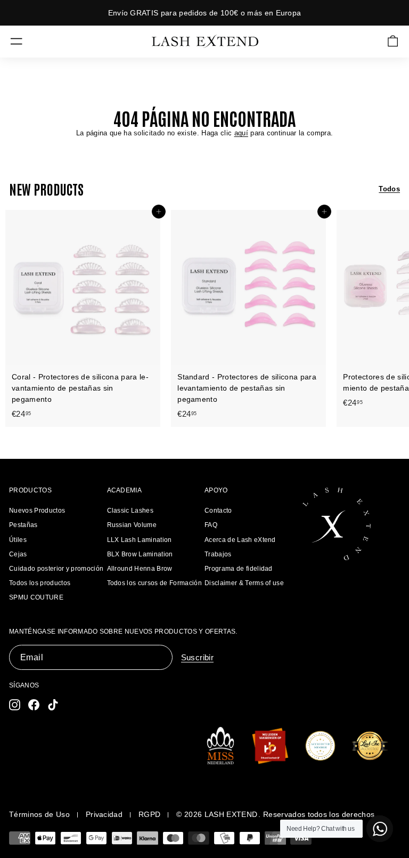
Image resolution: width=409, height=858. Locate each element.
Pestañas (23, 525)
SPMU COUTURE (36, 597)
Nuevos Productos (37, 510)
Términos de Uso (39, 814)
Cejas (18, 554)
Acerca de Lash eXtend (240, 540)
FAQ (210, 525)
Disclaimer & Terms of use (244, 583)
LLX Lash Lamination (139, 540)
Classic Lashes (130, 510)
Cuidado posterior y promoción (56, 568)
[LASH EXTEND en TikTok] (53, 704)
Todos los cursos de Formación (154, 583)
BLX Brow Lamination (140, 554)
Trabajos (218, 554)
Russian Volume (132, 525)
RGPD (149, 814)
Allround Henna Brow (140, 568)
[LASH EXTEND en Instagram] (14, 704)
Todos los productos (39, 583)
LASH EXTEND (231, 814)
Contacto (218, 510)
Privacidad (104, 814)
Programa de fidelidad (238, 568)
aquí (241, 133)
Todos (389, 189)
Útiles (18, 540)
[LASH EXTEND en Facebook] (33, 704)
